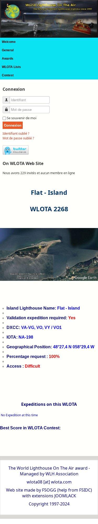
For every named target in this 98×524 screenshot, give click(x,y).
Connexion (12, 125)
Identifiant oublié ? (16, 133)
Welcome (9, 42)
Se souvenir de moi (21, 118)
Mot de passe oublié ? (18, 138)
